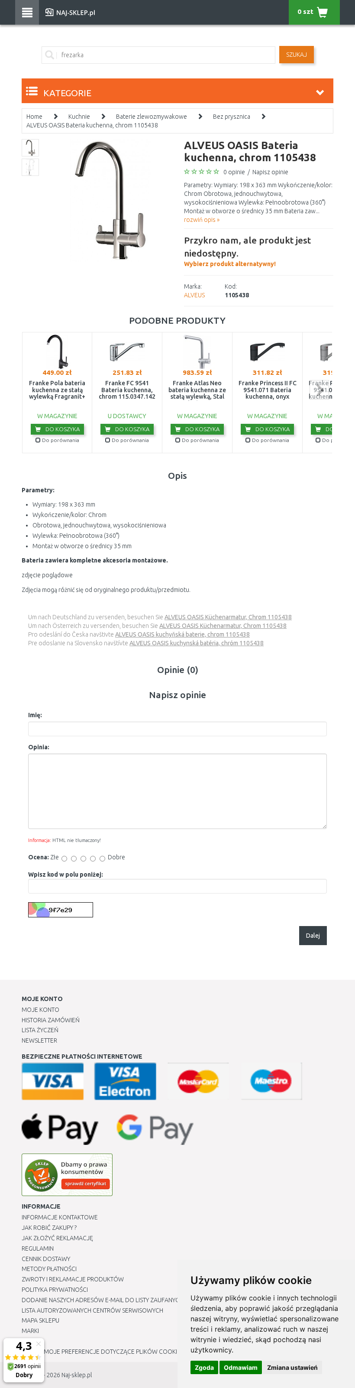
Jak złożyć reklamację (57, 1238)
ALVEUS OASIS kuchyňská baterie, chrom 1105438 (182, 634)
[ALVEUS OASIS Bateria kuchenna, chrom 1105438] (110, 199)
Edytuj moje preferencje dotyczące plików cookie (101, 1351)
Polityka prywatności (55, 1289)
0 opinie (234, 172)
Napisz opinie (270, 172)
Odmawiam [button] (241, 1367)
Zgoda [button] (204, 1367)
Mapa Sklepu (40, 1320)
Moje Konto (40, 1009)
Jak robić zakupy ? (49, 1227)
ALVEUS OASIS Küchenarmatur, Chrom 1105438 (228, 617)
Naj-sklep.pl (76, 1375)
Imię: (35, 715)
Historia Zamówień (51, 1020)
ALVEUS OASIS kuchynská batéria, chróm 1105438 (196, 643)
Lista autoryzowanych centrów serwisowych (92, 1310)
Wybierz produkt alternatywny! (247, 251)
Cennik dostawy (46, 1258)
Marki (30, 1330)
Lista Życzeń (40, 1030)
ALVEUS (194, 295)
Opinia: (38, 747)
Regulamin (38, 1248)
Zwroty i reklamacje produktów (73, 1279)
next (319, 390)
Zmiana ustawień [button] (292, 1367)
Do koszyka (62, 429)
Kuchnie (79, 116)
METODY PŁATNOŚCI (49, 1268)
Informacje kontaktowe (60, 1217)
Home (34, 116)
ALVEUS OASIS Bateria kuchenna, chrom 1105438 (92, 125)
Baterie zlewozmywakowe (151, 116)
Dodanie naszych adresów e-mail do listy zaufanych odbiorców (121, 1300)
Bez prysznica (231, 116)
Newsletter (39, 1040)
